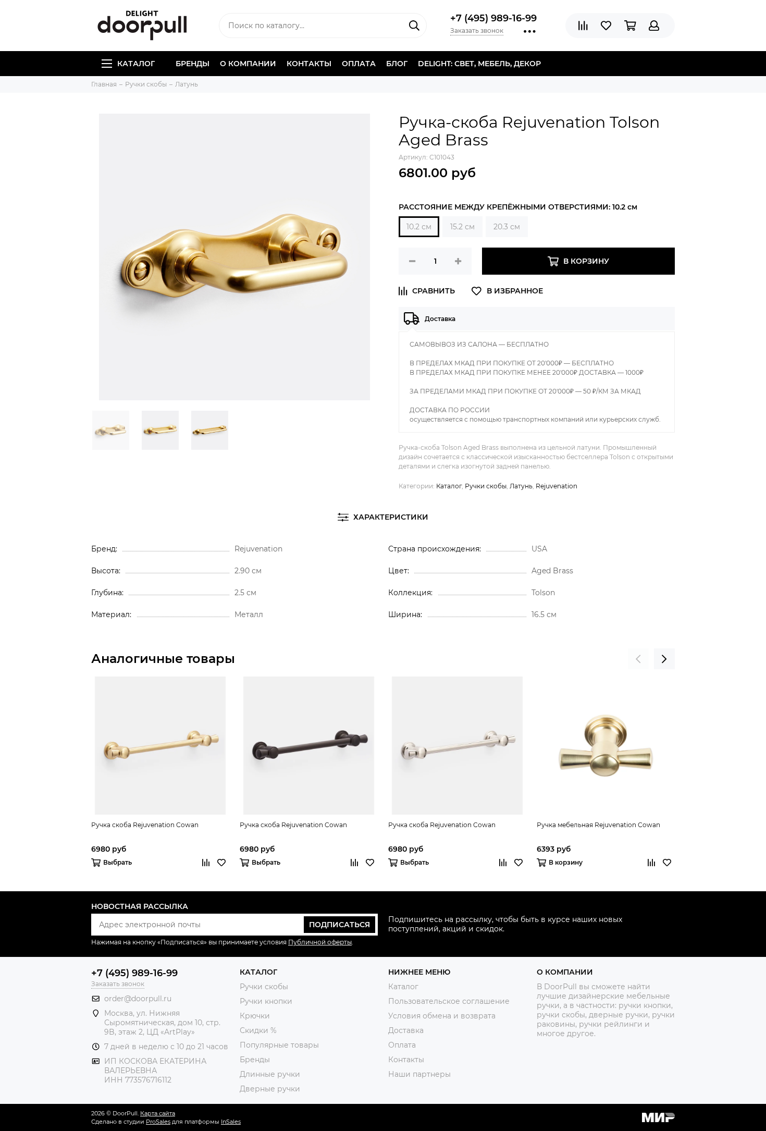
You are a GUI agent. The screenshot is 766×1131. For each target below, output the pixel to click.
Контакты (309, 63)
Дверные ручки (270, 1088)
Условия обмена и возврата (442, 1016)
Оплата (359, 63)
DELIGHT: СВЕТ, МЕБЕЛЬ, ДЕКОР (479, 63)
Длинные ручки (270, 1074)
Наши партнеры (419, 1074)
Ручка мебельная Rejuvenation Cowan (598, 825)
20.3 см (506, 226)
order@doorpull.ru (137, 998)
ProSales (158, 1121)
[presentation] (638, 658)
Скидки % (258, 1030)
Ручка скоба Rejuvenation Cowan (145, 825)
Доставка (406, 1030)
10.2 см (418, 226)
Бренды (192, 63)
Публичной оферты (320, 942)
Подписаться (339, 924)
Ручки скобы (485, 486)
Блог (396, 63)
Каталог (136, 63)
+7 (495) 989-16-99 (493, 18)
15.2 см (462, 226)
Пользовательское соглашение (449, 1001)
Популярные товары (279, 1045)
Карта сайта (157, 1113)
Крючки (255, 1016)
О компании (248, 63)
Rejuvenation (556, 486)
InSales (231, 1121)
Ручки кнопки (266, 1001)
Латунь (521, 486)
